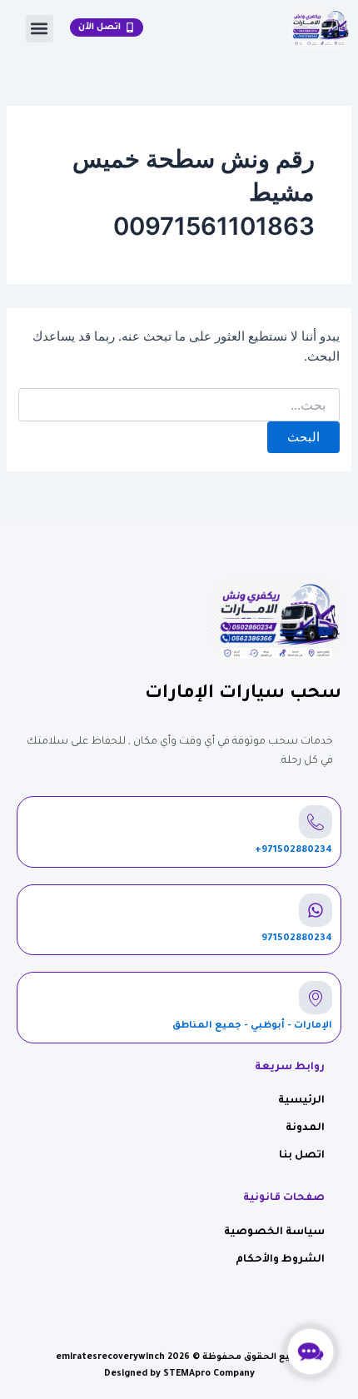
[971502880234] (315, 910)
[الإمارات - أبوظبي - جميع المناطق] (315, 997)
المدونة (305, 1128)
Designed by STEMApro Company (179, 1374)
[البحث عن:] (178, 405)
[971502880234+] (315, 822)
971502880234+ (293, 850)
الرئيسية (301, 1101)
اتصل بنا (302, 1156)
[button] (39, 28)
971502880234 (296, 938)
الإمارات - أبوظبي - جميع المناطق (252, 1026)
